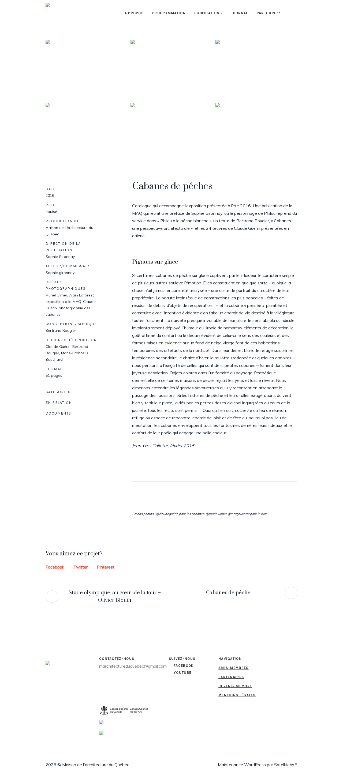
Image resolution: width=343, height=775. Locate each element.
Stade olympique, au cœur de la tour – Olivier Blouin (115, 596)
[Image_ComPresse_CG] (171, 132)
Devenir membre (235, 686)
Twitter (80, 567)
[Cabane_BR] (256, 132)
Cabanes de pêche (228, 592)
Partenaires (231, 677)
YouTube (182, 673)
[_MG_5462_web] (87, 69)
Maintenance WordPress (242, 764)
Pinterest (105, 567)
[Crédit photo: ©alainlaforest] (87, 132)
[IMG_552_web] (256, 69)
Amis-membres (233, 668)
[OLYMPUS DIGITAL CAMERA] (171, 69)
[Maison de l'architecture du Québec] (54, 664)
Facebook (55, 567)
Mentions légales (237, 695)
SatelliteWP (285, 764)
